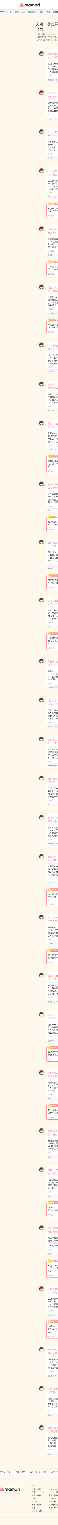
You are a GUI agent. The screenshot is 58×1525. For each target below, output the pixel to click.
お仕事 (34, 1502)
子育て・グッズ (38, 1492)
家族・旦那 (53, 1495)
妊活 (33, 1508)
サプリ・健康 (37, 1511)
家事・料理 (36, 1505)
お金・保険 (36, 1495)
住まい (34, 1498)
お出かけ (52, 1498)
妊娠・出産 (36, 1489)
